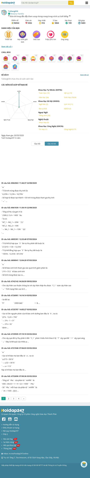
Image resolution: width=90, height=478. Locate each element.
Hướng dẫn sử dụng (11, 424)
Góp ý (5, 434)
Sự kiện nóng (10, 442)
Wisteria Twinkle (17, 14)
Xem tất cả (84, 75)
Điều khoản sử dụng (11, 427)
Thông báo (9, 448)
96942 (16, 23)
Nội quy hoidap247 (11, 431)
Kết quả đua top (11, 445)
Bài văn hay (10, 439)
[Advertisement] (45, 163)
